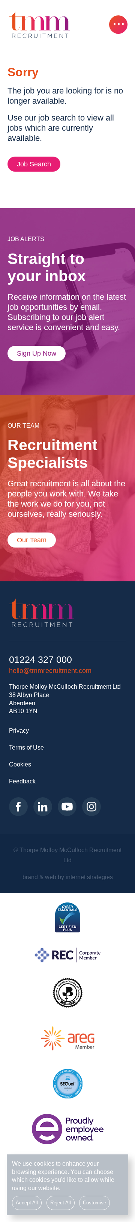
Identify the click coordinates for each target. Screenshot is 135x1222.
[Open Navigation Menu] (118, 24)
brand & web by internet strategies (67, 877)
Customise (94, 1202)
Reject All (60, 1202)
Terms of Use (26, 747)
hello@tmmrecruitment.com (50, 670)
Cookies (20, 764)
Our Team (31, 540)
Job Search (34, 164)
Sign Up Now (36, 353)
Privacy (19, 730)
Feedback (22, 781)
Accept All (27, 1202)
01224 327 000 (40, 660)
